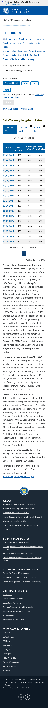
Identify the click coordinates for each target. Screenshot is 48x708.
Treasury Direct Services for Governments (20, 577)
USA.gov (6, 633)
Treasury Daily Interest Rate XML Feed (21, 55)
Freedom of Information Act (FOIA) (17, 611)
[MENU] (43, 11)
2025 (35, 83)
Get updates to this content (19, 108)
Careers (30, 682)
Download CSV (9, 129)
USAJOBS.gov (8, 637)
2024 (7, 89)
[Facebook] (27, 697)
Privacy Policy (8, 679)
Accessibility (39, 682)
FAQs (12, 682)
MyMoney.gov (8, 645)
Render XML (37, 129)
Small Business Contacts (13, 599)
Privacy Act (7, 594)
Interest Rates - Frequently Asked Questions (24, 50)
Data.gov (6, 649)
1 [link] (24, 253)
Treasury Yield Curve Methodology (19, 59)
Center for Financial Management (16, 573)
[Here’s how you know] (24, 3)
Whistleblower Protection (13, 620)
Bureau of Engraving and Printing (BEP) (18, 508)
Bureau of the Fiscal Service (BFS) (16, 512)
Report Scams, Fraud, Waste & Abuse (18, 553)
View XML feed (22, 129)
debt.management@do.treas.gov (18, 476)
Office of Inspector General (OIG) (16, 542)
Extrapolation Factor (40, 147)
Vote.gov (6, 670)
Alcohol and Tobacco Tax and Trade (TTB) (19, 504)
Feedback (20, 682)
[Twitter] (21, 697)
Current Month (11, 83)
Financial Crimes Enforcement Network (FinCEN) (22, 517)
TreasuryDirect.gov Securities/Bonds (18, 607)
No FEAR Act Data (10, 615)
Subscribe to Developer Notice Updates (25, 39)
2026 (25, 83)
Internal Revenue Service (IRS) (15, 521)
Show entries (24, 137)
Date (8, 147)
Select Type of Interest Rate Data (18, 65)
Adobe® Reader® (23, 688)
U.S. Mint (6, 529)
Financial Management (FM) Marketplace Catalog (22, 581)
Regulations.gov (9, 658)
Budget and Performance (13, 603)
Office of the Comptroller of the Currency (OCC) (22, 525)
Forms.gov (7, 653)
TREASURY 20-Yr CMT (30, 147)
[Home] (17, 11)
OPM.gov (6, 641)
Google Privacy (20, 679)
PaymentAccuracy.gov (11, 662)
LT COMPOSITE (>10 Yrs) (19, 148)
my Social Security (10, 666)
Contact (7, 685)
